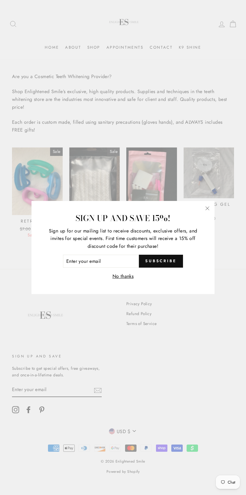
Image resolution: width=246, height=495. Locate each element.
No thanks (123, 276)
